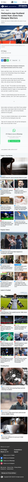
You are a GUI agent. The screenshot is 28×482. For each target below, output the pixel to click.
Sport (7, 10)
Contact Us (3, 469)
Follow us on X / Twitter (9, 455)
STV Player (4, 449)
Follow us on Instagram (8, 463)
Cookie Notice (10, 469)
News (2, 10)
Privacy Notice (17, 467)
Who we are (3, 467)
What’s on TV (4, 452)
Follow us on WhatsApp (9, 460)
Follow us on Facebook (8, 458)
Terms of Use (10, 467)
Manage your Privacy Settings (9, 473)
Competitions (18, 449)
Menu (4, 2)
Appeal (16, 452)
